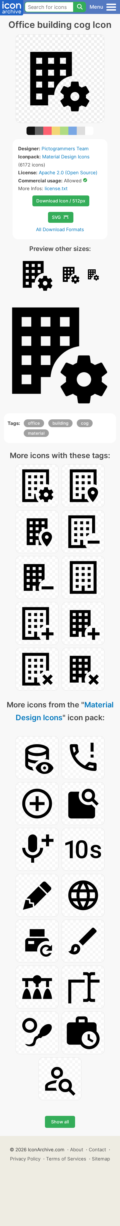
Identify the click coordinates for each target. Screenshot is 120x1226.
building (60, 423)
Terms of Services (66, 1159)
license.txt (56, 188)
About (76, 1149)
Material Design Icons (66, 156)
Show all (60, 1122)
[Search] (79, 7)
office (34, 423)
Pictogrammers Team (65, 148)
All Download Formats (60, 229)
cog (84, 423)
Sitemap (101, 1159)
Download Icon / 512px (60, 201)
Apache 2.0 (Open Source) (68, 172)
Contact (97, 1149)
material (36, 433)
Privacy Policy (25, 1159)
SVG (56, 217)
